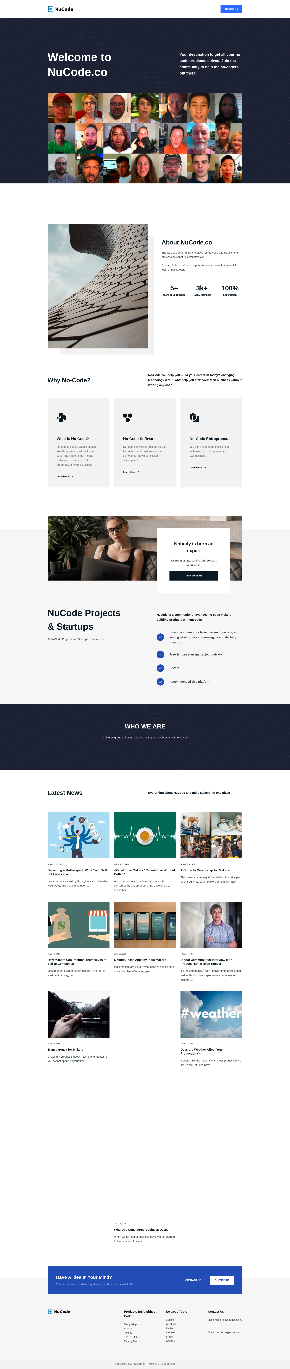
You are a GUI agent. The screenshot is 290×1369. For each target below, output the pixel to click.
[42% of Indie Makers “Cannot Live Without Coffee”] (145, 835)
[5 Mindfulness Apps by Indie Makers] (145, 925)
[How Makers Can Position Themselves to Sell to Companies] (79, 925)
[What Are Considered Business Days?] (145, 1104)
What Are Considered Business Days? (141, 1229)
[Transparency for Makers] (79, 1014)
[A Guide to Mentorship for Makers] (211, 835)
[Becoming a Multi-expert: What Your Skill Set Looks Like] (79, 835)
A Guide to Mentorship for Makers (204, 870)
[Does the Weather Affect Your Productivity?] (211, 1014)
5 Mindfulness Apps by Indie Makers (140, 959)
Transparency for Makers (65, 1049)
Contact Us (231, 9)
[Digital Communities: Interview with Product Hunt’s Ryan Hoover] (211, 925)
